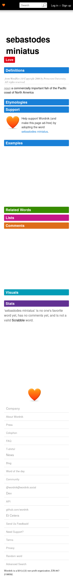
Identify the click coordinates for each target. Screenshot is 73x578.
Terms (9, 540)
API (8, 501)
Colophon (11, 433)
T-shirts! (10, 449)
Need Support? (15, 532)
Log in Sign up (61, 5)
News (10, 454)
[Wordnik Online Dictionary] (3, 4)
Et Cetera (12, 515)
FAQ (8, 441)
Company (13, 408)
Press (9, 425)
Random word (14, 556)
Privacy (10, 548)
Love (9, 59)
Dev (9, 493)
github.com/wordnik (17, 509)
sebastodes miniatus (34, 131)
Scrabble (18, 320)
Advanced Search (16, 564)
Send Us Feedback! (17, 524)
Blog (8, 463)
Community (12, 479)
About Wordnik (14, 417)
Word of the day (15, 471)
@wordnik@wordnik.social (21, 487)
